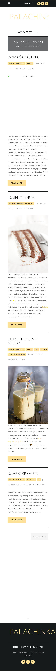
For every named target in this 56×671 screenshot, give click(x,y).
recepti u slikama (16, 354)
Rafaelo (45, 307)
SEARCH (27, 3)
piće (37, 349)
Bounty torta (21, 197)
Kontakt (24, 647)
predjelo (31, 480)
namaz (30, 63)
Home (17, 46)
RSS (41, 647)
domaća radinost (16, 63)
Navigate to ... (27, 32)
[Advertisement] (28, 577)
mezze (30, 349)
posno (44, 349)
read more (16, 183)
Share (30, 68)
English (34, 647)
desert (11, 204)
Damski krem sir (23, 474)
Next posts (38, 537)
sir (39, 480)
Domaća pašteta (23, 57)
